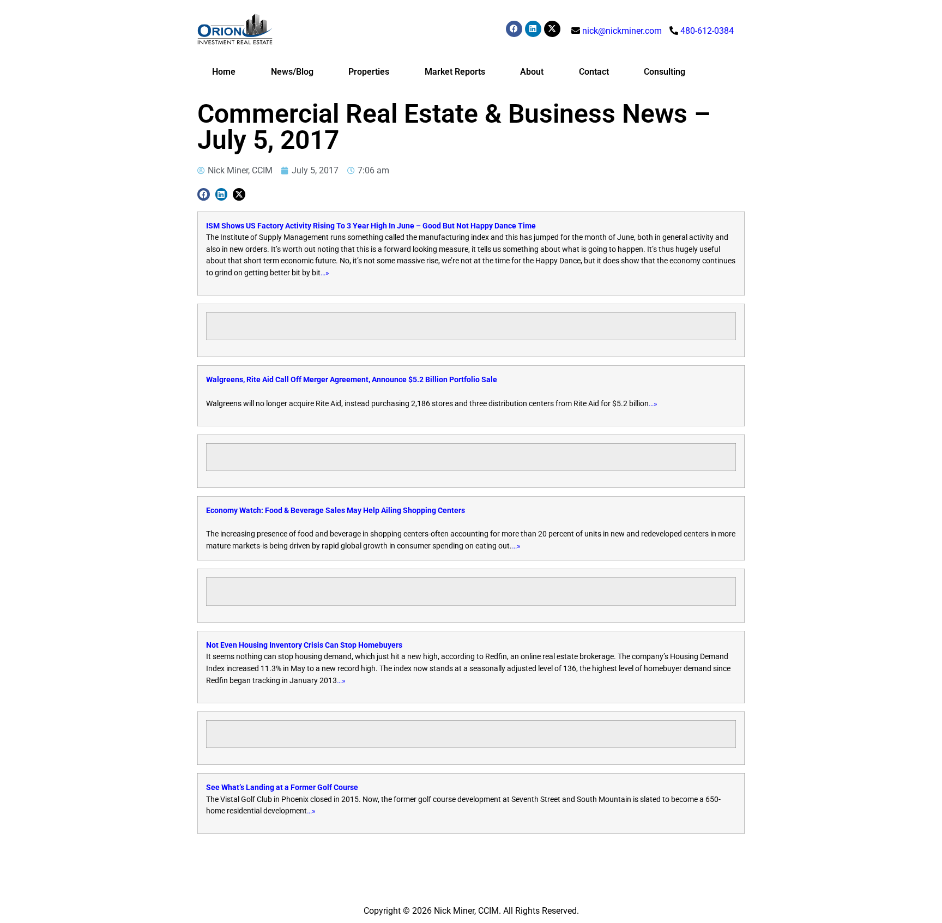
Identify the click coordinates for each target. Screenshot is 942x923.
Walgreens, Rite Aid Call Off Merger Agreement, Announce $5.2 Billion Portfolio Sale (351, 379)
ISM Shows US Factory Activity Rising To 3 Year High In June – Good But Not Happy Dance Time (371, 226)
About (532, 72)
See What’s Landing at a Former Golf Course (282, 787)
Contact (594, 72)
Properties (368, 72)
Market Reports (455, 72)
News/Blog (292, 72)
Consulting (664, 72)
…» (325, 272)
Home (223, 72)
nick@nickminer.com (622, 31)
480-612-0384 (707, 31)
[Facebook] (514, 29)
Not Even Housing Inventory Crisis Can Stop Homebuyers (304, 645)
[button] (203, 194)
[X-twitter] (552, 29)
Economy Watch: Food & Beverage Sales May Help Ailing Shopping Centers (335, 510)
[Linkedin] (533, 29)
